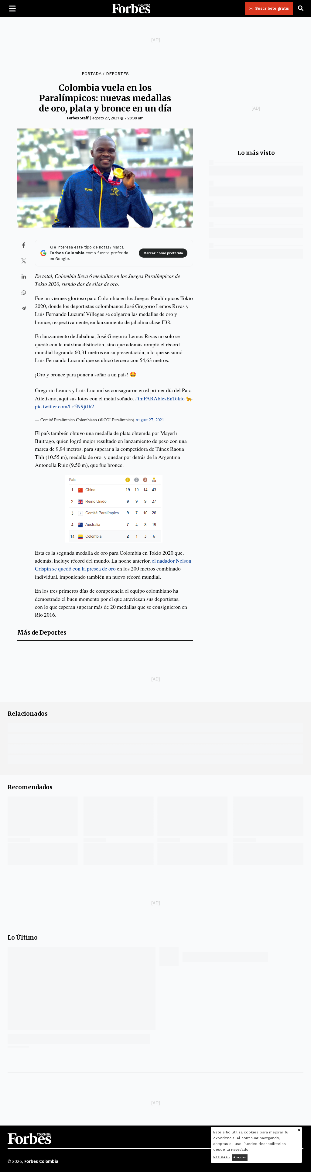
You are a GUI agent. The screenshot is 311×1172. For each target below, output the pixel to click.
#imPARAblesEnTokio (160, 398)
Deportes (117, 73)
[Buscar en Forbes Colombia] (300, 8)
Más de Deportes (42, 632)
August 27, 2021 (149, 420)
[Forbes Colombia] (131, 8)
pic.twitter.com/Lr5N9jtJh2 (64, 406)
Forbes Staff (77, 118)
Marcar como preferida (163, 253)
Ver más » (221, 1157)
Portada (91, 73)
